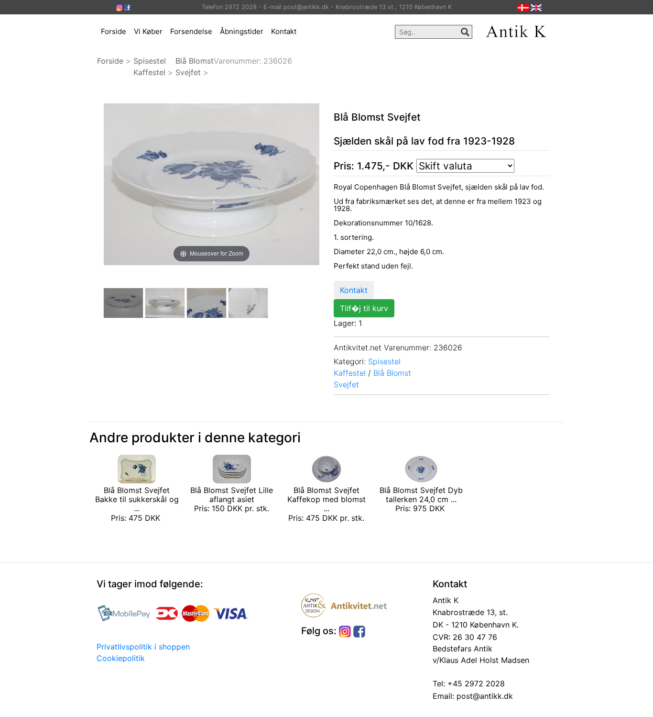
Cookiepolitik (121, 658)
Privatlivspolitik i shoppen (143, 646)
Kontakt (283, 31)
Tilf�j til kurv (364, 308)
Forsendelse (191, 31)
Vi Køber (148, 31)
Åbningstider (241, 31)
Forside (113, 31)
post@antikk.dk (483, 696)
